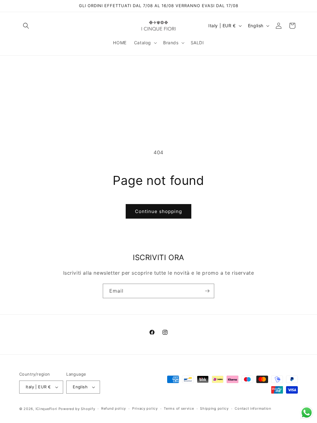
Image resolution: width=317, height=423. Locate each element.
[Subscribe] (207, 291)
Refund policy (113, 408)
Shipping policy (214, 408)
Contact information (253, 408)
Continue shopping (158, 211)
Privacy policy (145, 408)
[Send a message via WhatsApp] (306, 412)
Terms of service (179, 408)
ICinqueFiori (46, 409)
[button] (26, 26)
